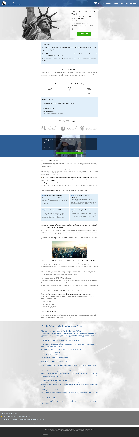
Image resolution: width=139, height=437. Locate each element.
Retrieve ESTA (116, 3)
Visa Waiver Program (63, 197)
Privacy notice (87, 433)
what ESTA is (74, 58)
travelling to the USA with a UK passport (59, 179)
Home (95, 3)
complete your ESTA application (89, 58)
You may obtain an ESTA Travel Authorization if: (59, 140)
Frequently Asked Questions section (77, 78)
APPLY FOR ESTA (109, 3)
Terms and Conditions (81, 433)
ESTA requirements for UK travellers (59, 237)
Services (126, 3)
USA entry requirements (66, 58)
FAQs (131, 3)
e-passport (57, 142)
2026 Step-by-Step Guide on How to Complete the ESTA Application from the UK (65, 290)
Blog (122, 3)
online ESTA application (48, 382)
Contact (135, 3)
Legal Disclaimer (92, 433)
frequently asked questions (57, 238)
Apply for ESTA (45, 53)
